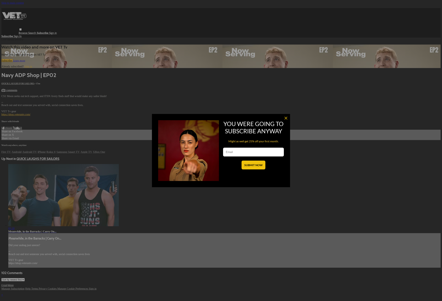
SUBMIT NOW (253, 165)
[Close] (286, 118)
